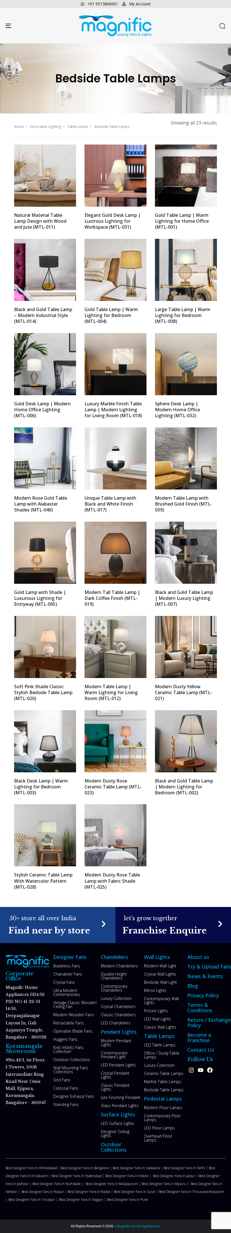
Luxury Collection (116, 998)
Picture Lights (156, 1010)
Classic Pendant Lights (115, 1087)
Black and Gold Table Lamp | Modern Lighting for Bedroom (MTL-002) (184, 787)
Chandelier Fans (67, 974)
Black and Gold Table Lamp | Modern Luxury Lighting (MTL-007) (184, 598)
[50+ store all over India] (57, 924)
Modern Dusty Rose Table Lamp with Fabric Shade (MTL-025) (112, 881)
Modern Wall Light (160, 966)
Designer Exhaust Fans (73, 1096)
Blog (192, 985)
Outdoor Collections (71, 1059)
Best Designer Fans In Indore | (129, 1175)
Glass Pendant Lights (120, 1105)
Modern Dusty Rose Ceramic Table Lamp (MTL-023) (113, 787)
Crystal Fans (64, 982)
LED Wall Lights (157, 1019)
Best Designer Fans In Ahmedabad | (33, 1168)
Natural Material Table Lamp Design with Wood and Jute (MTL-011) (40, 221)
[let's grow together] (173, 924)
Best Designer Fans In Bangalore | (87, 1168)
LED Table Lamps (160, 1045)
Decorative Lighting (45, 126)
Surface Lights (118, 1114)
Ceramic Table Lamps (163, 1073)
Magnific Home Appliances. (138, 1226)
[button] (222, 26)
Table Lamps (77, 126)
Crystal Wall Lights (160, 974)
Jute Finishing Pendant (120, 1097)
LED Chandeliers (115, 1023)
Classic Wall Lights (160, 1027)
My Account (140, 3)
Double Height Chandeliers (114, 976)
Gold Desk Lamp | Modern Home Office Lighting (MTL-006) (42, 410)
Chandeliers (114, 957)
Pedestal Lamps (163, 1098)
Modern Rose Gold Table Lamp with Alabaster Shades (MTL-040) (40, 504)
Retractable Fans (68, 1023)
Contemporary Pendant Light (114, 1054)
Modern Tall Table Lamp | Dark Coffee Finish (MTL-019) (112, 598)
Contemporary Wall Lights (161, 1000)
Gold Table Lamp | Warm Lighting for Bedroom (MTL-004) (111, 315)
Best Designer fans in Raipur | (44, 1191)
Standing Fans (66, 1104)
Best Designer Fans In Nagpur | (83, 1199)
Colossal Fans (65, 1088)
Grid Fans (61, 1080)
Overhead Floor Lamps (158, 1138)
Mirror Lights (155, 990)
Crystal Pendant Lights (115, 1075)
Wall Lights (157, 957)
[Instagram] (191, 1070)
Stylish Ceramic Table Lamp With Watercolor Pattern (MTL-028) (43, 881)
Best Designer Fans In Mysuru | (166, 1183)
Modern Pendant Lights (116, 1042)
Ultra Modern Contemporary (66, 992)
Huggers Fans (65, 1039)
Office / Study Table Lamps (161, 1055)
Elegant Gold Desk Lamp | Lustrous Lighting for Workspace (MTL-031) (113, 221)
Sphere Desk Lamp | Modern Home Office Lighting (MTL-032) (177, 410)
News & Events (205, 976)
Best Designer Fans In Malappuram (112, 1183)
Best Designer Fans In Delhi (185, 1168)
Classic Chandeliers (118, 1014)
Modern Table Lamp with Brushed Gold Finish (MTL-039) (183, 504)
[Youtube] (201, 1070)
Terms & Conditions (199, 1008)
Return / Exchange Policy (209, 1022)
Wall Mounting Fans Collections (70, 1069)
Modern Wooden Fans (73, 1014)
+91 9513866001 (102, 3)
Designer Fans (69, 957)
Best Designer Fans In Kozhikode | (59, 1183)
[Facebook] (210, 1070)
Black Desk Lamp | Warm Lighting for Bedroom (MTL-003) (41, 787)
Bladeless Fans (66, 966)
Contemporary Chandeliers (114, 988)
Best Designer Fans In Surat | (136, 1191)
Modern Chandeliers (119, 966)
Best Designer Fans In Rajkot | (91, 1191)
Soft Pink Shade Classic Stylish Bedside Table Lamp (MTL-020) (43, 692)
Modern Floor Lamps (163, 1107)
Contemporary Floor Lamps (162, 1117)
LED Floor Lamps (159, 1128)
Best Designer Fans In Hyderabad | (78, 1175)
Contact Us (200, 1049)
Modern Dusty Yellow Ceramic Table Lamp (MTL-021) (183, 692)
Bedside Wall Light (160, 982)
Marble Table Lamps (162, 1081)
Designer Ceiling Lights (115, 1133)
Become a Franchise (199, 1037)
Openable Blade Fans (72, 1031)
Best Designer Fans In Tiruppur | (33, 1199)
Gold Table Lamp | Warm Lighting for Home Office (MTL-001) (182, 221)
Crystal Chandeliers (118, 1006)
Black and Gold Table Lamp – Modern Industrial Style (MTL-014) (43, 315)
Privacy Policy (203, 995)
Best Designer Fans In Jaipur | (176, 1175)
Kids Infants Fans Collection (68, 1049)
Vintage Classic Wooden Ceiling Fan (75, 1004)
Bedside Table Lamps (163, 1089)
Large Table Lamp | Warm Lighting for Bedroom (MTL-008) (182, 315)
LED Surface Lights (117, 1123)
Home (19, 126)
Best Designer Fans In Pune (127, 1199)
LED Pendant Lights (118, 1065)
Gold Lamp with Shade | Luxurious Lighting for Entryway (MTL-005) (40, 598)
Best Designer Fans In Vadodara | (138, 1168)
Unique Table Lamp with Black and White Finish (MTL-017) (110, 504)
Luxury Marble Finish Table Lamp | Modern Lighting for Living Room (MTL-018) (113, 410)
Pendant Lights (119, 1031)
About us (198, 957)
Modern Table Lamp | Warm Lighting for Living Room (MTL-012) (111, 692)
